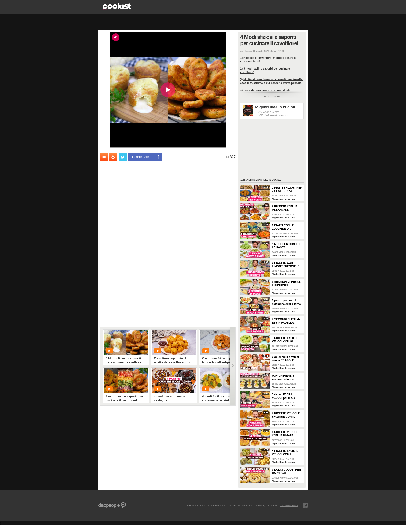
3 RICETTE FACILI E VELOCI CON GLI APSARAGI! (285, 340)
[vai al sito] (117, 9)
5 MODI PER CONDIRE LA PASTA (286, 246)
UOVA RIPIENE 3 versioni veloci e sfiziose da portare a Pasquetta (285, 377)
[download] (113, 157)
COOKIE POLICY (216, 505)
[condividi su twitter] (123, 157)
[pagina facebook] (305, 505)
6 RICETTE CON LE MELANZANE (284, 208)
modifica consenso (240, 505)
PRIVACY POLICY (196, 505)
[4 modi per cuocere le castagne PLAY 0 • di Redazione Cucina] (174, 380)
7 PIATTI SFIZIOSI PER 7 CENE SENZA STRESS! (287, 189)
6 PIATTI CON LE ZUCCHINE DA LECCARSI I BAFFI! (284, 227)
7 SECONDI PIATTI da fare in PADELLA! (286, 321)
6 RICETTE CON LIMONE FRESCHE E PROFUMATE (285, 264)
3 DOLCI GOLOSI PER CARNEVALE (286, 471)
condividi (141, 157)
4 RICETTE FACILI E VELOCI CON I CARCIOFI (285, 452)
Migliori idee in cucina (275, 107)
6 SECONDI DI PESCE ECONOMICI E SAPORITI (286, 283)
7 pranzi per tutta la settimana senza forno (286, 302)
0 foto (275, 111)
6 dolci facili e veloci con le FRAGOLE (285, 358)
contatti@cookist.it (289, 505)
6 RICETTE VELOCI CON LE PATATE (284, 434)
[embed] (104, 157)
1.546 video (262, 111)
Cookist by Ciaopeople (266, 505)
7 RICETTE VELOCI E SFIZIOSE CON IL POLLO (286, 415)
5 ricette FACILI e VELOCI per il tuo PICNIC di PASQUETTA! (283, 396)
